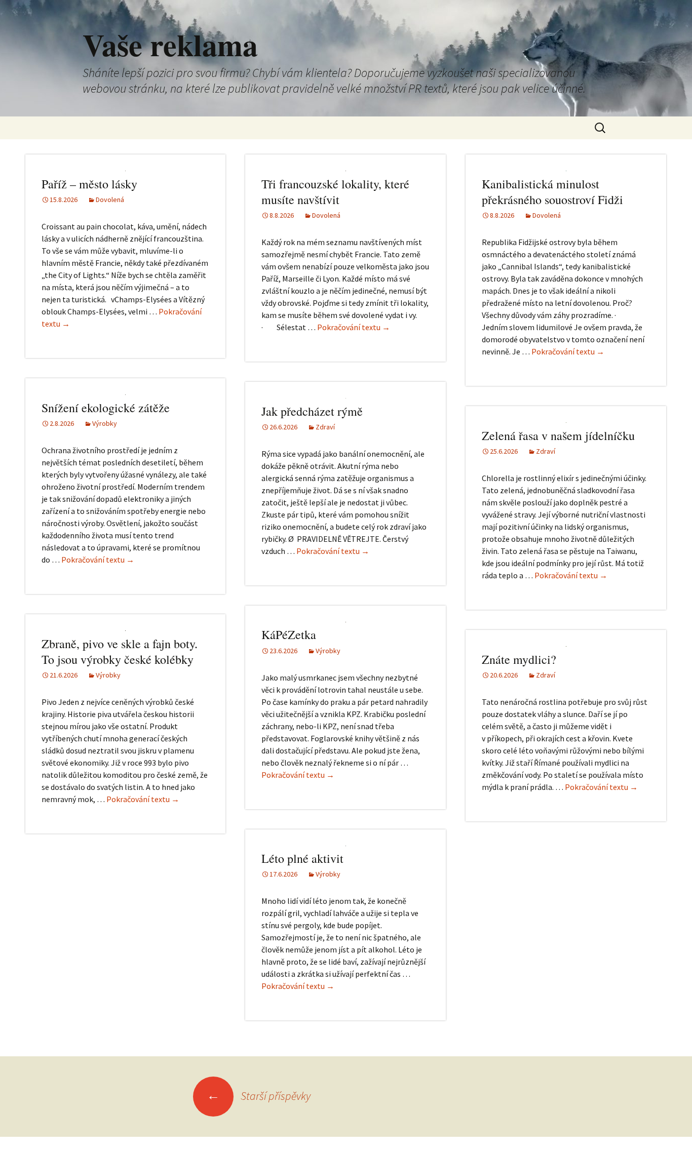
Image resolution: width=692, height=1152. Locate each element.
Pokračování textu (353, 327)
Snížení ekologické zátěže (106, 408)
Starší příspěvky (259, 1096)
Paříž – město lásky (89, 184)
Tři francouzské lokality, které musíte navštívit (335, 192)
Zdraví (325, 426)
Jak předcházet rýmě (312, 411)
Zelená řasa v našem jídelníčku (558, 435)
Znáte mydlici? (519, 659)
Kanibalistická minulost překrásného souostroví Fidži (552, 192)
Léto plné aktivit (302, 858)
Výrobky (104, 423)
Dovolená (110, 199)
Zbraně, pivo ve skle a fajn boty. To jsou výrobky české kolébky (120, 651)
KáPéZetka (288, 634)
